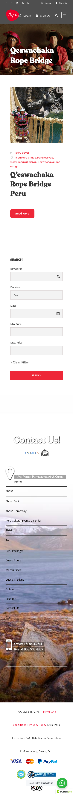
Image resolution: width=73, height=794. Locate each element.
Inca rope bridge (26, 157)
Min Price (16, 324)
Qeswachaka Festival (23, 162)
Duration (15, 287)
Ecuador (11, 599)
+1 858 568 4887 (28, 649)
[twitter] (17, 3)
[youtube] (23, 3)
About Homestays (17, 511)
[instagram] (28, 3)
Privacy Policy (37, 725)
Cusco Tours (13, 560)
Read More (22, 213)
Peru (8, 540)
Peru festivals (45, 157)
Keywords (16, 268)
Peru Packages (15, 551)
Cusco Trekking (15, 579)
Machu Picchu (14, 570)
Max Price (16, 342)
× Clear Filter (19, 362)
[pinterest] (11, 3)
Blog (8, 617)
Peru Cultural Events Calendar (23, 520)
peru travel (22, 153)
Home (18, 481)
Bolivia (10, 589)
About (9, 491)
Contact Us (12, 608)
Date (13, 305)
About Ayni (12, 501)
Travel (9, 530)
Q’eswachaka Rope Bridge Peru (32, 184)
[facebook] (6, 3)
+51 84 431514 (28, 644)
